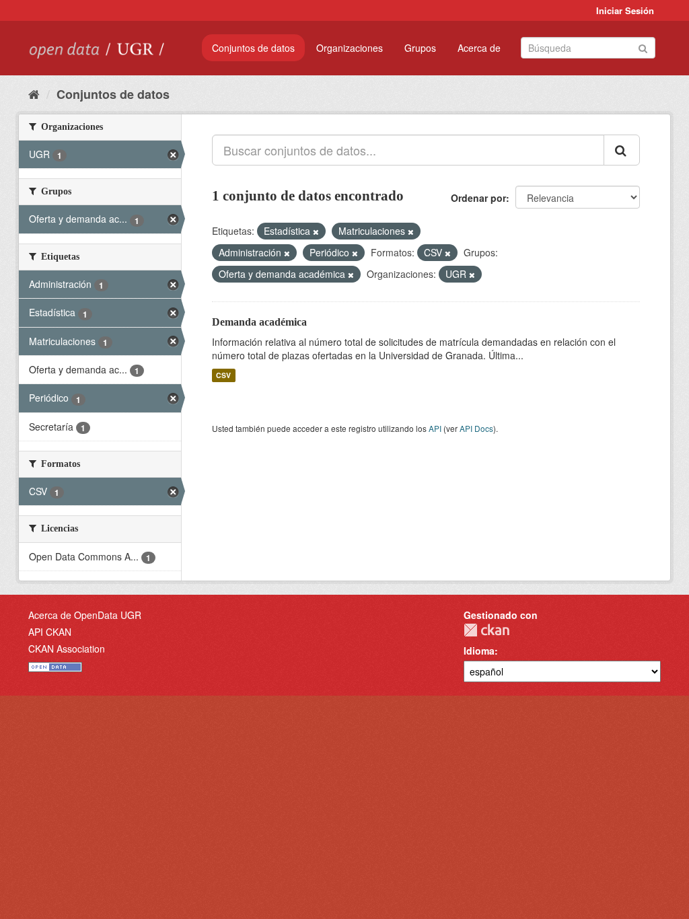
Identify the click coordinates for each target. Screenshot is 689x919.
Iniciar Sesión (625, 10)
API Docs (476, 428)
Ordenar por (478, 198)
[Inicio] (34, 93)
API (435, 428)
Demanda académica (259, 322)
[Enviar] (643, 46)
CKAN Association (66, 648)
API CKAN (49, 631)
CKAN (486, 630)
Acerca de (479, 47)
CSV (223, 375)
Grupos (420, 47)
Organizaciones (349, 47)
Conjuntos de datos (253, 47)
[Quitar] (316, 231)
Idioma (479, 650)
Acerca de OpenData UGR (84, 615)
